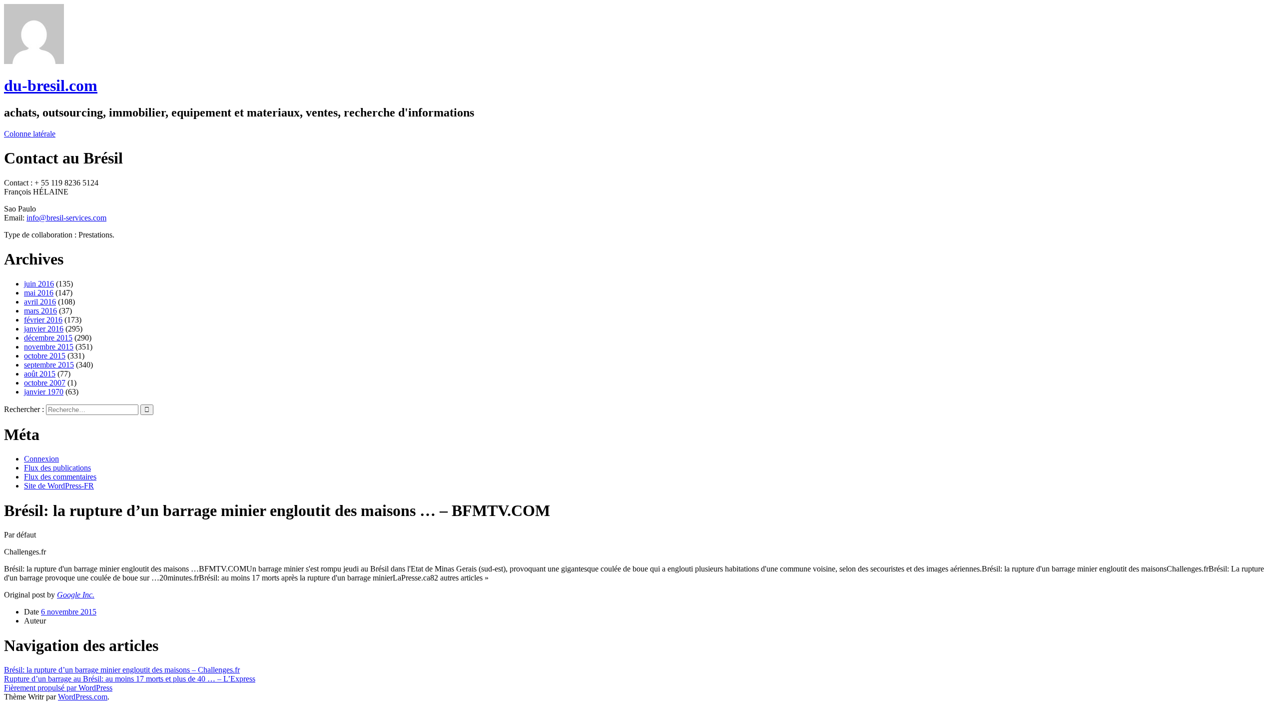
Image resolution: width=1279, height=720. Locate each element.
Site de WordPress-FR (59, 486)
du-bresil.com (50, 85)
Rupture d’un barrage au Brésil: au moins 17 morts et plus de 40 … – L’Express (129, 678)
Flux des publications (57, 468)
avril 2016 (40, 302)
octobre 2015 (44, 356)
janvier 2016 (43, 328)
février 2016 (43, 320)
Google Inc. (75, 594)
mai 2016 (38, 292)
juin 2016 (39, 284)
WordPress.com (82, 696)
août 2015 (39, 374)
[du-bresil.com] (34, 61)
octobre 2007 (44, 382)
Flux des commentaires (60, 476)
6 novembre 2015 (68, 612)
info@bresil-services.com (66, 218)
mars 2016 (40, 310)
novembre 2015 (48, 346)
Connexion (41, 458)
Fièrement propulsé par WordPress (58, 688)
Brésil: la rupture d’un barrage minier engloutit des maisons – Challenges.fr (122, 670)
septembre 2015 (49, 364)
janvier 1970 (43, 392)
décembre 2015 (48, 338)
